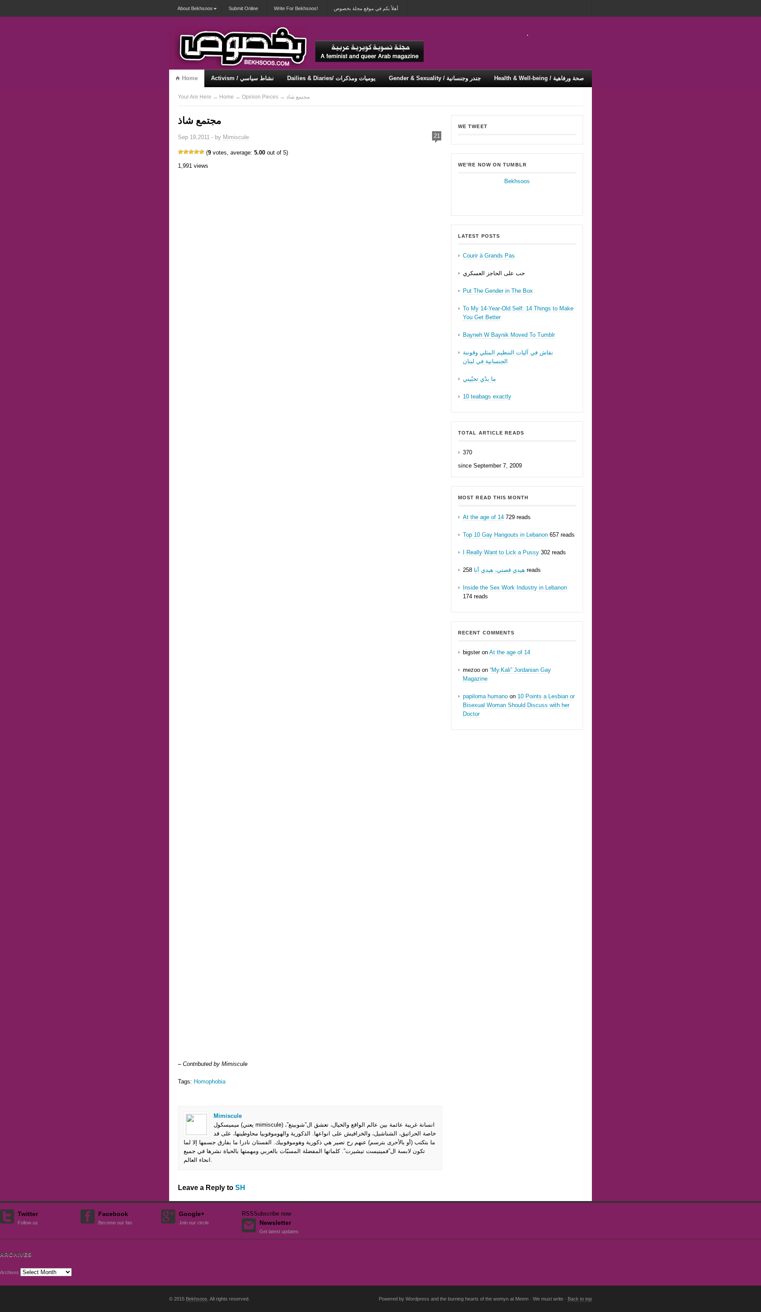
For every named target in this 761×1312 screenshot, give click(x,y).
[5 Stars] (201, 152)
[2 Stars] (185, 152)
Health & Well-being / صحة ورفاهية (539, 78)
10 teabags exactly (487, 396)
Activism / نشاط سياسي (242, 78)
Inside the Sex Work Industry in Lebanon (515, 587)
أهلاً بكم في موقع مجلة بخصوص (366, 8)
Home (190, 78)
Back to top (580, 1298)
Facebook (115, 1217)
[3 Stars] (191, 152)
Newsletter (279, 1225)
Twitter (28, 1217)
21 (437, 136)
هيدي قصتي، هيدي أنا (499, 570)
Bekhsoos (517, 181)
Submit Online (243, 8)
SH (240, 1187)
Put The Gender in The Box (498, 290)
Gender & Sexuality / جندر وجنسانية (435, 78)
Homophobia (209, 1081)
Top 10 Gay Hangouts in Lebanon (505, 534)
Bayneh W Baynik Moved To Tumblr (509, 335)
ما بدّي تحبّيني (479, 379)
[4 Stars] (196, 152)
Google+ (194, 1217)
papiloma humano (485, 696)
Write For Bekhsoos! (296, 8)
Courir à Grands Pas (489, 255)
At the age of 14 (483, 517)
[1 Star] (180, 152)
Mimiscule (236, 137)
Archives (9, 1272)
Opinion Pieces (260, 97)
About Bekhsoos (191, 11)
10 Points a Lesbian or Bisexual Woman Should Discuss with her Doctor (519, 705)
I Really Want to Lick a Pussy (501, 552)
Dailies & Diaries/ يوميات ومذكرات (331, 78)
